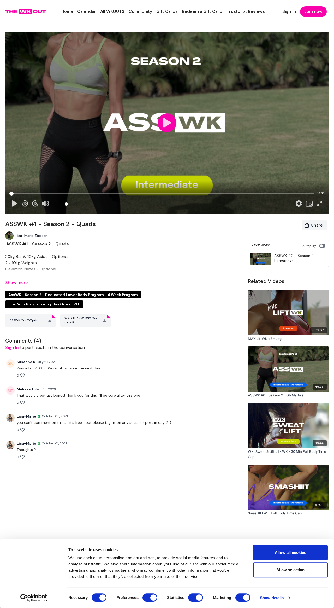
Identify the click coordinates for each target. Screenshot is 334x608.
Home (67, 11)
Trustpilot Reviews (245, 11)
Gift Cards (167, 11)
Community (140, 11)
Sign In (289, 11)
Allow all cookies (290, 552)
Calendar (86, 11)
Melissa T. (25, 389)
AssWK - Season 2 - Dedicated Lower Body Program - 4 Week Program (73, 294)
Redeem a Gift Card (202, 11)
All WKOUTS (112, 11)
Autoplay (309, 246)
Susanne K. (26, 362)
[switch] (149, 597)
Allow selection (290, 570)
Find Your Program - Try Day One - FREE (44, 304)
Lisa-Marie (26, 416)
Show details (272, 597)
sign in (12, 347)
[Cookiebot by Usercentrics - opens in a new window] (34, 598)
